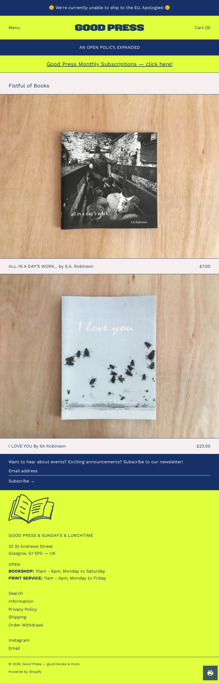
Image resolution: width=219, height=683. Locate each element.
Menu (14, 27)
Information (21, 601)
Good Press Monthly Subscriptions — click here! (110, 64)
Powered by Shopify (25, 672)
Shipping (17, 617)
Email (14, 648)
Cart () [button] (202, 27)
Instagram (19, 640)
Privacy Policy (23, 609)
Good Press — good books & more (50, 664)
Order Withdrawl (26, 625)
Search (16, 593)
